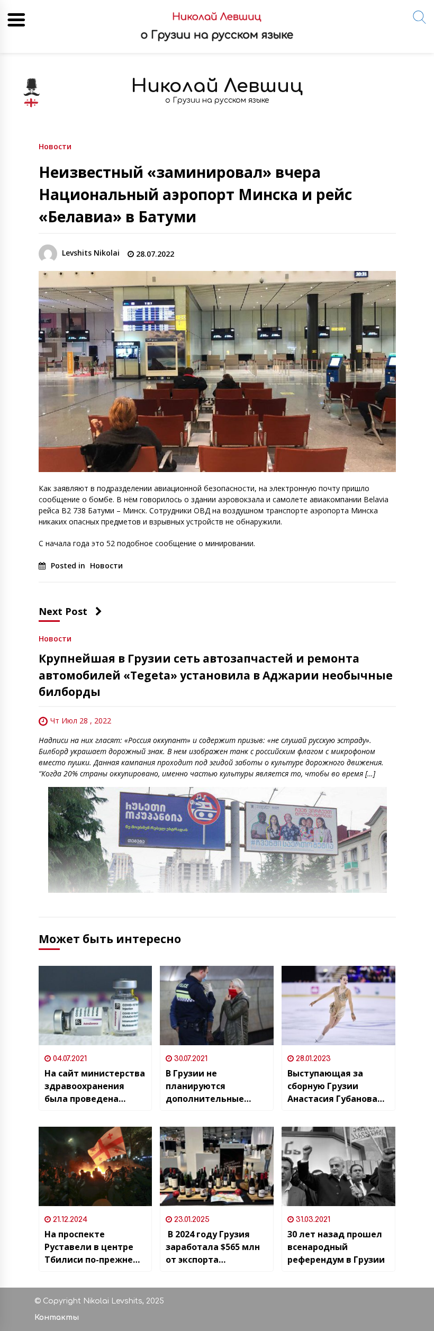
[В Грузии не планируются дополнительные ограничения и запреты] (217, 1005)
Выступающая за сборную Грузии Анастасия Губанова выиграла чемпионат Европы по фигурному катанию (335, 1086)
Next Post (63, 611)
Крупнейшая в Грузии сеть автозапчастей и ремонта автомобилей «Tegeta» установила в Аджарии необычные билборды (216, 675)
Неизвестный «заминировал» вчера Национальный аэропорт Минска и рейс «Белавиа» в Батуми (195, 194)
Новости (55, 145)
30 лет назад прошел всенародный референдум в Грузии (336, 1246)
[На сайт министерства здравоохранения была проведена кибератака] (95, 1005)
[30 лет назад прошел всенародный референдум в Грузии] (338, 1166)
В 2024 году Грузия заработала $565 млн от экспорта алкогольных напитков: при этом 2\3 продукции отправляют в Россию (214, 1247)
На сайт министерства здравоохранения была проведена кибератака (94, 1086)
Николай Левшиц (217, 86)
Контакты (56, 1317)
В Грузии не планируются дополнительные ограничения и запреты (205, 1086)
